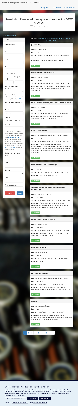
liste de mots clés (13, 137)
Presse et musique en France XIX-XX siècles (21, 2)
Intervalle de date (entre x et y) (13, 78)
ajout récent (53, 41)
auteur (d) (48, 39)
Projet (7, 110)
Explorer (45, 8)
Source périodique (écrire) (14, 102)
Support (7, 170)
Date (6, 67)
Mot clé (7, 125)
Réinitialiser (10, 193)
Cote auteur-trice (10, 44)
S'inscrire (57, 8)
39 (46, 333)
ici (20, 99)
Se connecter (70, 8)
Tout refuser (32, 399)
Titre (6, 59)
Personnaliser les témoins (16, 399)
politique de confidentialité (20, 403)
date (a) (55, 39)
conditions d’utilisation (40, 403)
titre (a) (68, 39)
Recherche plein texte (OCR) (12, 154)
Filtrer (20, 193)
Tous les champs (11, 185)
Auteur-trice (9, 52)
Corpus (7, 117)
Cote (6, 177)
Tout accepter (44, 399)
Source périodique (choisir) (11, 87)
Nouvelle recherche (9, 35)
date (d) (61, 39)
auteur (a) (41, 39)
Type (6, 163)
